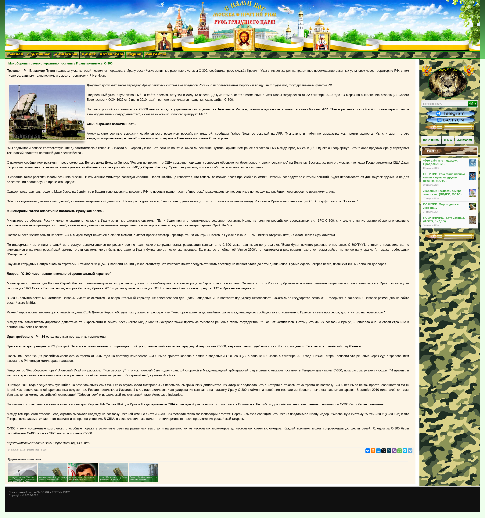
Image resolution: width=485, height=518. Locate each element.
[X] (383, 450)
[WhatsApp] (399, 450)
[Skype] (405, 450)
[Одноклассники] (373, 450)
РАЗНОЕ (134, 55)
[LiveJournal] (389, 450)
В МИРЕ (88, 55)
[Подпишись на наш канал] (450, 116)
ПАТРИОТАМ (111, 55)
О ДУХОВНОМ (39, 55)
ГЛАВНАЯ (15, 55)
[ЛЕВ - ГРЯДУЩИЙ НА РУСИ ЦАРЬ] (447, 97)
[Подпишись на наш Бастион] (450, 122)
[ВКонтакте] (367, 450)
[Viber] (394, 450)
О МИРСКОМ (66, 55)
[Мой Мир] (378, 450)
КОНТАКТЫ (155, 55)
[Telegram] (410, 450)
